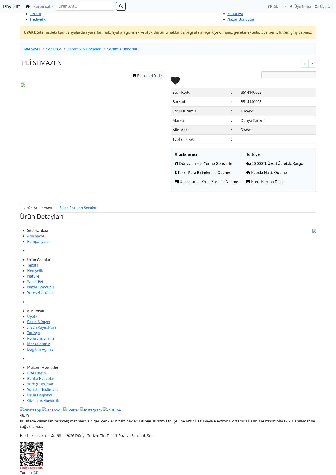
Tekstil (35, 13)
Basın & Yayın (38, 321)
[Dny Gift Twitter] (71, 409)
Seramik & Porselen (84, 48)
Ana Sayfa (32, 48)
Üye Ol (325, 6)
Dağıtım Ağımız (40, 349)
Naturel (33, 276)
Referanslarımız (40, 338)
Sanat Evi (235, 13)
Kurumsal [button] (42, 6)
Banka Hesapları (41, 378)
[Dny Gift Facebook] (30, 409)
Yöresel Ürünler (40, 292)
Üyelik (32, 316)
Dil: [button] (275, 6)
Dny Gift (11, 6)
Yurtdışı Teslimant (42, 389)
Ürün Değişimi (39, 395)
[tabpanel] (168, 220)
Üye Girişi (302, 6)
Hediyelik (38, 19)
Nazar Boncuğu (240, 19)
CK (36, 472)
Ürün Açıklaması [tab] (38, 207)
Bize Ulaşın (36, 373)
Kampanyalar (38, 241)
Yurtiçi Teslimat (40, 384)
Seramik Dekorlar (122, 48)
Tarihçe (33, 332)
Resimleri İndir (149, 75)
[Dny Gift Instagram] (91, 409)
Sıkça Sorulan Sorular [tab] (78, 207)
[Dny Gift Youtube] (112, 409)
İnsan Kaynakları (41, 327)
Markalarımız (38, 343)
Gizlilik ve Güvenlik (43, 400)
